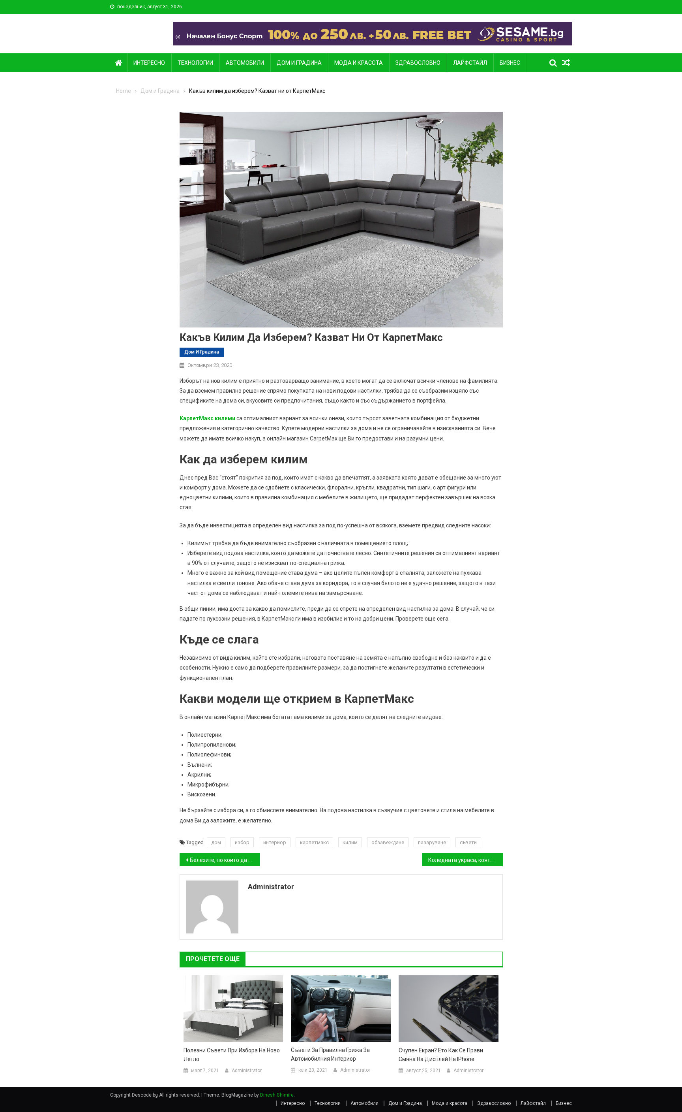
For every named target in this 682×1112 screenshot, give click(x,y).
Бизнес (510, 63)
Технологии (195, 63)
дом (216, 842)
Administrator (271, 886)
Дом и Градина (299, 63)
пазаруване (432, 842)
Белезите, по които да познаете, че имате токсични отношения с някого (225, 860)
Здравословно (417, 63)
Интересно (149, 63)
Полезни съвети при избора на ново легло (232, 1054)
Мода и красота (358, 63)
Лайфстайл (470, 63)
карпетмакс (314, 842)
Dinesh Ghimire (277, 1095)
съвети (468, 842)
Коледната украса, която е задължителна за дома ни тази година (465, 860)
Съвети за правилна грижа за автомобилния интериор (330, 1054)
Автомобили (245, 63)
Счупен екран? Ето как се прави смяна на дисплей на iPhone (441, 1054)
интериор (274, 842)
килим (350, 842)
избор (242, 842)
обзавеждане (387, 842)
